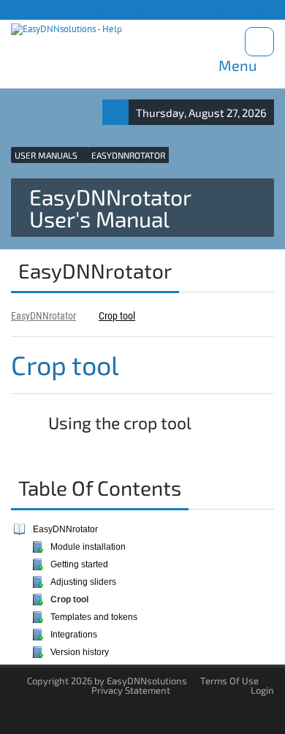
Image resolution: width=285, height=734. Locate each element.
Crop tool (117, 316)
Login (262, 690)
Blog (134, 9)
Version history (79, 652)
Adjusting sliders (83, 582)
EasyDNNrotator (43, 316)
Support (97, 9)
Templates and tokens (93, 617)
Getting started (79, 564)
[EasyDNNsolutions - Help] (66, 29)
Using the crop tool (118, 422)
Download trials (241, 9)
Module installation (88, 547)
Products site (44, 9)
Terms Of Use (229, 680)
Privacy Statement (130, 690)
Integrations (73, 634)
